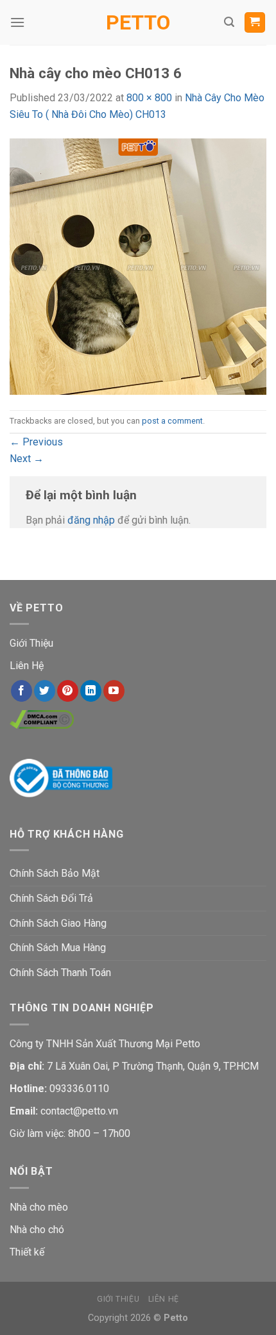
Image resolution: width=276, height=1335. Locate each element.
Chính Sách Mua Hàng (58, 947)
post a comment (172, 421)
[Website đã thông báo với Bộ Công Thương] (61, 777)
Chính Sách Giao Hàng (58, 923)
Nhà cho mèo (39, 1207)
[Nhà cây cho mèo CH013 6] (138, 266)
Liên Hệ (27, 665)
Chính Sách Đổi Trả (51, 898)
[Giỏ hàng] (255, 22)
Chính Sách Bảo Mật (54, 873)
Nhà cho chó (37, 1229)
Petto (138, 22)
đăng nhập (91, 520)
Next (27, 458)
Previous (36, 442)
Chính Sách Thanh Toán (60, 972)
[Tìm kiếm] (229, 22)
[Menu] (17, 22)
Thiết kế (27, 1252)
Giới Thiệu (31, 643)
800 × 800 (149, 98)
